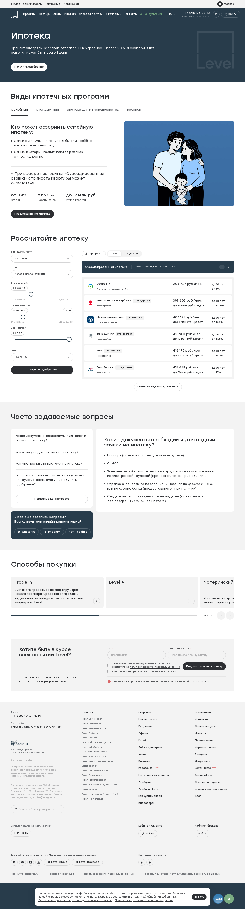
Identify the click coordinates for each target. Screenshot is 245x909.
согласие (124, 663)
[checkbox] (143, 665)
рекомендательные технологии (151, 893)
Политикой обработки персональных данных (144, 900)
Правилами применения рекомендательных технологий (75, 900)
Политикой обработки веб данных (155, 896)
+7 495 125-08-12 (197, 13)
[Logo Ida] (19, 743)
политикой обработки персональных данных (155, 666)
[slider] (42, 339)
